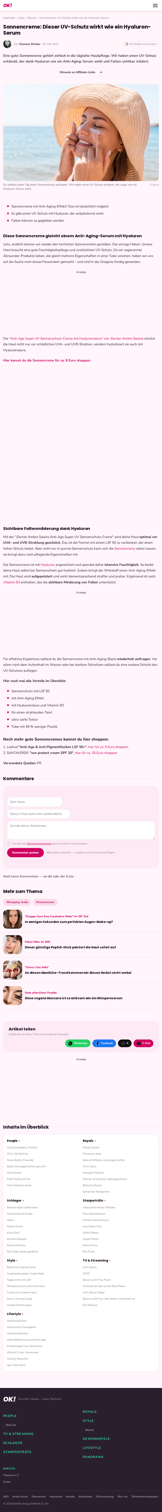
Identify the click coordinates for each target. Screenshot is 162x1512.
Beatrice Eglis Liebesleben (22, 1207)
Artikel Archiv (20, 1496)
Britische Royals (92, 1185)
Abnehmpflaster (17, 1321)
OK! (7, 5)
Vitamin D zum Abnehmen (23, 1352)
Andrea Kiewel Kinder (20, 1214)
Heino (10, 1220)
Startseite (9, 18)
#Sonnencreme (45, 902)
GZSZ (86, 1273)
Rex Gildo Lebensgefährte (22, 1251)
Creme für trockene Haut (22, 1292)
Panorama (93, 1457)
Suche (6, 1482)
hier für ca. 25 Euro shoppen (96, 753)
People (12, 1141)
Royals (88, 1141)
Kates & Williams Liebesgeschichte (103, 1160)
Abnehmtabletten (17, 1333)
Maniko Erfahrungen (19, 1305)
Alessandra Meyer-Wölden (99, 1207)
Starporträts (93, 1200)
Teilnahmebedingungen (144, 1496)
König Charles (91, 1147)
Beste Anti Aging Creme (21, 1267)
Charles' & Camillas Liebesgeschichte (105, 1179)
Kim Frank (89, 1251)
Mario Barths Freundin (20, 1160)
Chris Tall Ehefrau (17, 1154)
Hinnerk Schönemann (96, 1220)
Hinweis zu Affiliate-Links (78, 72)
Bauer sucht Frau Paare (97, 1280)
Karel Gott (13, 1233)
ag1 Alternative (16, 1365)
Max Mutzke (14, 1173)
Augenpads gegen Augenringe (25, 1273)
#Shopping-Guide (17, 902)
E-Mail (146, 1043)
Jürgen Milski (90, 1239)
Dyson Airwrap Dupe (19, 1299)
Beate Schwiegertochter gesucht (26, 1166)
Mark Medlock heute (19, 1185)
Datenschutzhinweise (39, 843)
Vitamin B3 (11, 582)
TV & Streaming (95, 1260)
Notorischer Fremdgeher (21, 1327)
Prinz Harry (89, 1166)
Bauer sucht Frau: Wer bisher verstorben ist (109, 1299)
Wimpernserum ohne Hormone (26, 1286)
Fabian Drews (15, 1226)
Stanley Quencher (17, 1359)
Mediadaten (85, 1496)
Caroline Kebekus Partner (22, 1147)
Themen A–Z (11, 1475)
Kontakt (70, 1496)
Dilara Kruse (90, 1245)
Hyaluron (48, 564)
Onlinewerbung (105, 1496)
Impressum (56, 1496)
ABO (6, 1496)
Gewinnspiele (96, 1439)
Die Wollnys (90, 1305)
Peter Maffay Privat (18, 1179)
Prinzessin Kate (92, 1154)
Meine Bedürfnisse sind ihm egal (26, 1340)
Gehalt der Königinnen (96, 1192)
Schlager (14, 1200)
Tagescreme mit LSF (19, 1280)
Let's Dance (90, 1267)
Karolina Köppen (17, 1239)
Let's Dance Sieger (94, 1292)
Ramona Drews (16, 1245)
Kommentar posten (25, 853)
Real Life (11, 1425)
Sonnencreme (124, 548)
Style (21, 18)
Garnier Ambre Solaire (126, 338)
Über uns (122, 1496)
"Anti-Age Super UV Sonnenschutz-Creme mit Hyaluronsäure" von (59, 338)
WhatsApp (80, 1043)
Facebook (107, 1043)
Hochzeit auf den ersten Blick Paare (104, 1286)
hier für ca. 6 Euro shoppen (108, 747)
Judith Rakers (91, 1233)
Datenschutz (39, 1496)
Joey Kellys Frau (92, 1226)
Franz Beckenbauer (94, 1214)
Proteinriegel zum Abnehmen (24, 1346)
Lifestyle (14, 1314)
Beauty (32, 18)
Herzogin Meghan (93, 1173)
